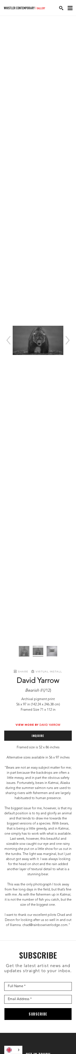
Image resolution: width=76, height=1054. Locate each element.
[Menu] (70, 8)
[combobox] (13, 1050)
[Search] (61, 8)
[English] (13, 1050)
